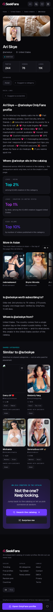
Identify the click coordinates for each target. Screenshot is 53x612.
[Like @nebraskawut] (20, 256)
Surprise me (28, 520)
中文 (11, 590)
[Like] (47, 606)
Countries (7, 582)
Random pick (8, 578)
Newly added (24, 575)
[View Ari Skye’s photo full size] (13, 34)
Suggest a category (25, 83)
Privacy (39, 578)
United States (15, 12)
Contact (39, 571)
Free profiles (8, 571)
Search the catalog (26, 512)
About (38, 567)
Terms (38, 582)
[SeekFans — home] (11, 4)
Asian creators (29, 12)
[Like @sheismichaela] (22, 422)
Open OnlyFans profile (24, 606)
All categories (24, 567)
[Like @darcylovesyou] (22, 368)
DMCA (38, 575)
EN (30, 4)
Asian (7, 83)
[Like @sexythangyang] (46, 368)
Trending (6, 567)
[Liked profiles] (42, 4)
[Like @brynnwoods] (43, 256)
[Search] (36, 4)
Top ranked (23, 571)
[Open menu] (48, 4)
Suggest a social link (16, 96)
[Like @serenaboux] (46, 422)
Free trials (7, 575)
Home (5, 12)
